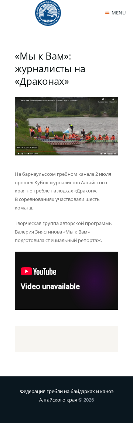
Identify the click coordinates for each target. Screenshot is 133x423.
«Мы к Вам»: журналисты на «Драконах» (50, 68)
